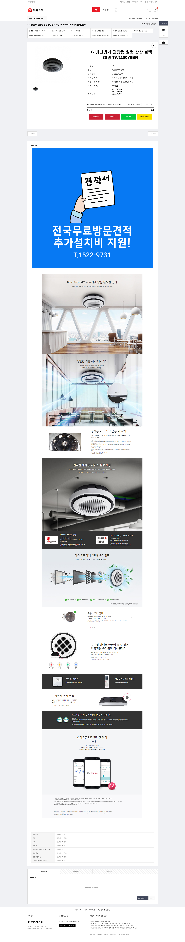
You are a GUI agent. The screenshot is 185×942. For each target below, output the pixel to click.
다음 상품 (153, 133)
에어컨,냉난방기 (151, 24)
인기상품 (139, 18)
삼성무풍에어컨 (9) (77, 35)
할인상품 (155, 18)
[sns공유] (153, 45)
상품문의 (44, 871)
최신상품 (132, 18)
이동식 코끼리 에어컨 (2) (100, 35)
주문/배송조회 (153, 2)
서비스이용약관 (89, 910)
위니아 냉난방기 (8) (140, 31)
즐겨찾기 (31, 2)
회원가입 (122, 2)
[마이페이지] (149, 10)
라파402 (107, 10)
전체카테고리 (39, 18)
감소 (147, 105)
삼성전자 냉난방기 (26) (36, 35)
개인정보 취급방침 (104, 910)
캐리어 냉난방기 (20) (120, 31)
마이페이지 (135, 2)
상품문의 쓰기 (142, 898)
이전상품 (32, 133)
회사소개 (78, 910)
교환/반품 (109, 871)
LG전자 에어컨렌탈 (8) (57, 31)
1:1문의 (146, 2)
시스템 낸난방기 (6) (98, 31)
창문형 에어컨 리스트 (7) (37, 31)
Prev (116, 9)
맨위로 (163, 42)
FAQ (141, 2)
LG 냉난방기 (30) (56, 35)
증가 (147, 103)
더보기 (152, 898)
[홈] (142, 24)
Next (116, 11)
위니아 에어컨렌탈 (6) (120, 35)
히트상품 (147, 18)
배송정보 (76, 871)
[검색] (96, 9)
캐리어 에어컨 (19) (77, 31)
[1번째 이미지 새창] (35, 89)
